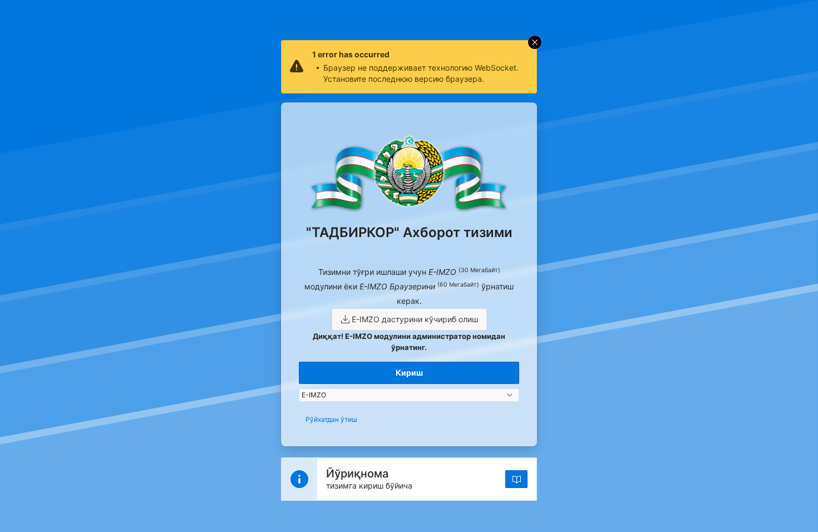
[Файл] (516, 479)
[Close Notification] (534, 42)
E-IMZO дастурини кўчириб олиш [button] (413, 319)
